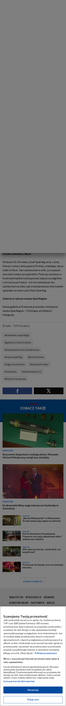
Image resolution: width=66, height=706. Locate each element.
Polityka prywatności (46, 653)
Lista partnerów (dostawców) (18, 681)
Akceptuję (32, 690)
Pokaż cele (33, 699)
